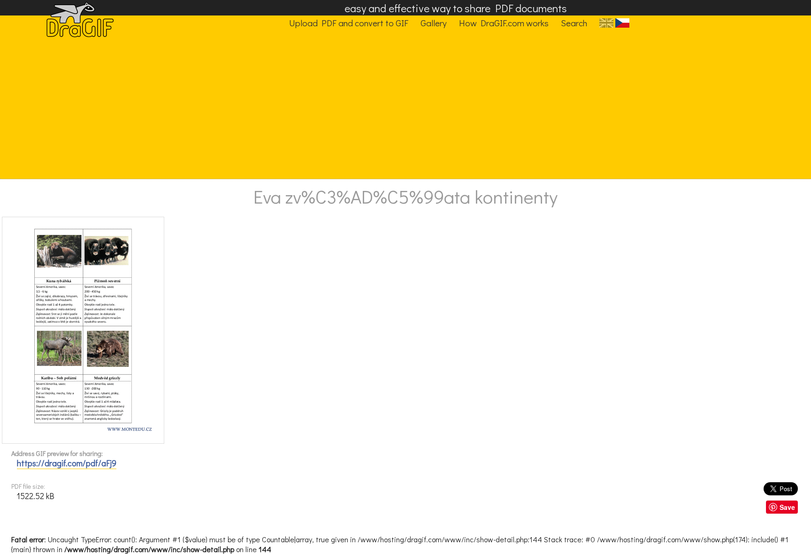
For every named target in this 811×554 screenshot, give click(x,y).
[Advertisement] (398, 108)
